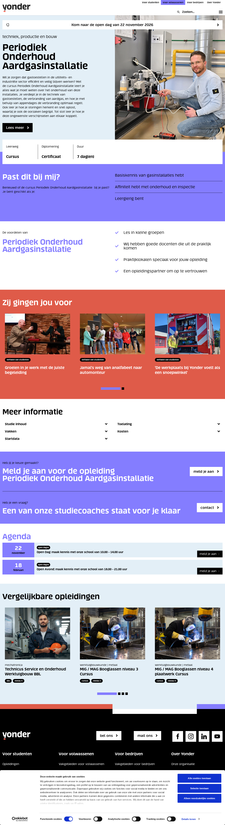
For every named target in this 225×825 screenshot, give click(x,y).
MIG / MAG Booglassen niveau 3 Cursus (109, 671)
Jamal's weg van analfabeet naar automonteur (111, 370)
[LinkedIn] (204, 736)
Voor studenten (150, 2)
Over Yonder (214, 2)
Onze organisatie (183, 764)
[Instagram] (191, 736)
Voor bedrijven (195, 2)
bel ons (106, 735)
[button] (110, 388)
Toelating (124, 424)
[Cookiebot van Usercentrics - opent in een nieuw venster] (19, 819)
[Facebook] (177, 736)
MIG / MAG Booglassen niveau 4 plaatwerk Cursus (184, 671)
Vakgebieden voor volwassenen (81, 764)
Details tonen (189, 819)
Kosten (122, 431)
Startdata (12, 439)
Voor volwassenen (173, 2)
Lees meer (15, 127)
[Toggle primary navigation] (220, 11)
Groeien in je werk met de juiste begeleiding (34, 370)
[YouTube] (217, 736)
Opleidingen (10, 764)
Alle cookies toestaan (199, 778)
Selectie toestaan (199, 788)
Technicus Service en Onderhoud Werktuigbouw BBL (35, 671)
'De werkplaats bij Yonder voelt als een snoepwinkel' (187, 370)
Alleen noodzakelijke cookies (199, 798)
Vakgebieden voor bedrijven (135, 764)
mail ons (145, 735)
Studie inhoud (15, 424)
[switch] (98, 818)
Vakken (10, 431)
